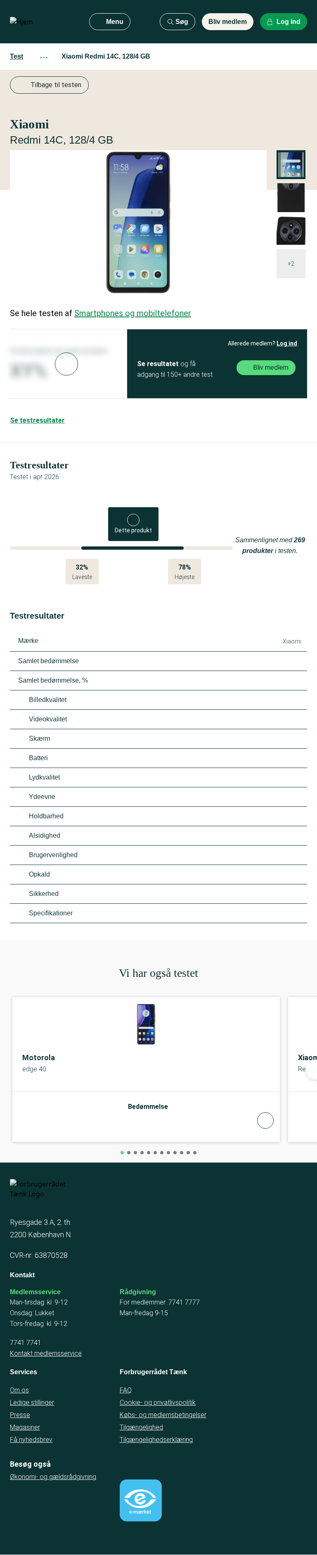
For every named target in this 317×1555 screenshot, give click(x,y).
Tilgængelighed (141, 1427)
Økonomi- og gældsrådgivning (53, 1477)
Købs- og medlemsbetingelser (163, 1415)
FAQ (126, 1390)
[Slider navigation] (122, 1152)
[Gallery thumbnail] (291, 197)
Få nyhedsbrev (31, 1440)
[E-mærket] (141, 1500)
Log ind (287, 343)
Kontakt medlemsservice (46, 1353)
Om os (19, 1390)
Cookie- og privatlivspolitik (158, 1402)
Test (16, 56)
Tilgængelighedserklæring (156, 1440)
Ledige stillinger (32, 1402)
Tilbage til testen (56, 85)
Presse (20, 1415)
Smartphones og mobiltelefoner (132, 313)
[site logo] (43, 22)
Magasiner (25, 1427)
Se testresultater (37, 420)
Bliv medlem (227, 21)
